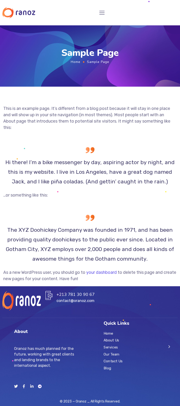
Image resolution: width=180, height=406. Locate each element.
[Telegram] (40, 386)
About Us (111, 340)
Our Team (111, 354)
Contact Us (113, 361)
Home (75, 62)
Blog (107, 368)
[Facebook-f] (24, 386)
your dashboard (101, 272)
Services (111, 347)
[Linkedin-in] (32, 386)
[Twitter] (16, 386)
